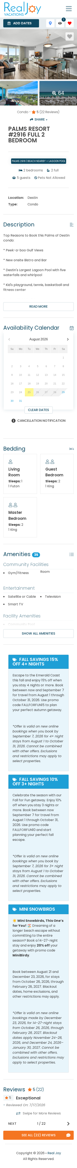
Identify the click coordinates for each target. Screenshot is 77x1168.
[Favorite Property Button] (70, 36)
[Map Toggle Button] (50, 23)
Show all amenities (38, 633)
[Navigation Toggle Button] (69, 9)
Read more (38, 306)
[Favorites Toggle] (70, 23)
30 (12, 400)
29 (63, 392)
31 (20, 400)
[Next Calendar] (68, 339)
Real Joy (54, 1153)
